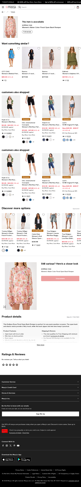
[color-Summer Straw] (27, 142)
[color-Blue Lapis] (44, 139)
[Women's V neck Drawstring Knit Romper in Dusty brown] (51, 58)
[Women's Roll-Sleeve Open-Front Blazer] (38, 221)
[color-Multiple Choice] (71, 140)
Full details (27, 32)
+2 (33, 142)
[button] (7, 12)
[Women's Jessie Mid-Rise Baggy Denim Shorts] (53, 221)
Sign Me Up (40, 414)
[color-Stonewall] (10, 137)
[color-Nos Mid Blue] (6, 250)
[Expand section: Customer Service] (40, 382)
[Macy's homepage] (2, 12)
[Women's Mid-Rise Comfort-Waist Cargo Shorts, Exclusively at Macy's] (11, 106)
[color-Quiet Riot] (67, 140)
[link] (11, 75)
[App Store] (8, 459)
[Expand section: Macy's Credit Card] (40, 387)
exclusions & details (57, 336)
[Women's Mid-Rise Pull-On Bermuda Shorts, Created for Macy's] (31, 106)
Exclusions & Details (15, 433)
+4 (25, 250)
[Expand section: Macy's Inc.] (40, 398)
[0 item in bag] (77, 7)
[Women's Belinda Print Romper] (11, 58)
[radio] (3, 136)
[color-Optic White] (3, 250)
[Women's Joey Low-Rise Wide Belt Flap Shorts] (68, 221)
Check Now (25, 433)
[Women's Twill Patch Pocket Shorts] (23, 221)
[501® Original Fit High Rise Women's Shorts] (71, 106)
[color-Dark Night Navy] (18, 250)
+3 (13, 137)
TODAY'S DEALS (8, 2)
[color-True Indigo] (30, 142)
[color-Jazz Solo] (64, 140)
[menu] (3, 7)
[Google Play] (24, 459)
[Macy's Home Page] (10, 7)
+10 (74, 140)
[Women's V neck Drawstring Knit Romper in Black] (31, 58)
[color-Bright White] (6, 137)
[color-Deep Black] (3, 137)
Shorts (13, 12)
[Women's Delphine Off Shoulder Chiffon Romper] (71, 58)
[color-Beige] (22, 250)
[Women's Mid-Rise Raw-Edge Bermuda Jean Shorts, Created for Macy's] (51, 106)
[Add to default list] (18, 48)
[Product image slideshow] (21, 286)
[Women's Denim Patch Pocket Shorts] (8, 221)
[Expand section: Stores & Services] (40, 393)
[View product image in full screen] (4, 307)
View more (40, 345)
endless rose (27, 25)
